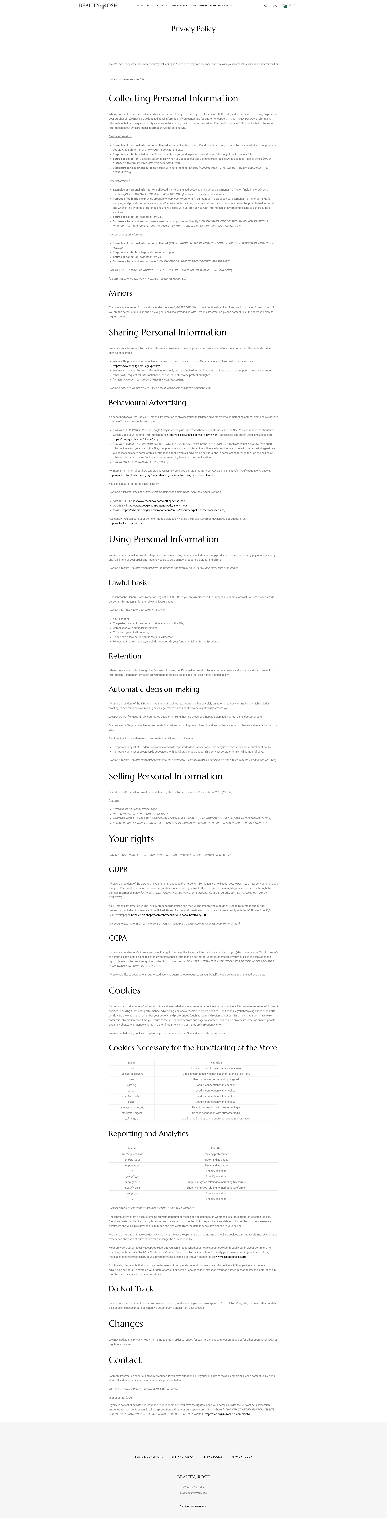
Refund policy (212, 1457)
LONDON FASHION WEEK (183, 5)
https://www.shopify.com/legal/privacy (136, 366)
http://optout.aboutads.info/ (125, 523)
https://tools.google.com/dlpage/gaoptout (138, 439)
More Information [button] (221, 5)
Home (140, 5)
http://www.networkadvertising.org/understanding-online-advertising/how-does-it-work (161, 475)
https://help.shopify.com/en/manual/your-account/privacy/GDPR (170, 915)
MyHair (203, 5)
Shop (150, 5)
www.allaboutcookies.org (230, 1256)
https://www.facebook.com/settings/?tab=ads (157, 501)
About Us (161, 5)
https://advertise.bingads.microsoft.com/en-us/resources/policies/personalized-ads (173, 510)
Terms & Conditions (149, 1457)
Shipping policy (183, 1457)
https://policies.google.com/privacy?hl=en (192, 434)
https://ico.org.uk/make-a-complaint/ (227, 1414)
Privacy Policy (242, 1457)
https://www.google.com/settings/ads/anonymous (157, 505)
